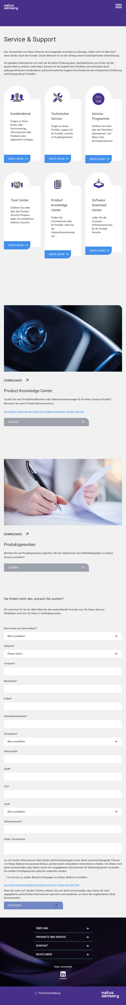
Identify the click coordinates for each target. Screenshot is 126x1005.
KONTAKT (42, 945)
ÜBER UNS (42, 928)
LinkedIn (63, 978)
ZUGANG (13, 422)
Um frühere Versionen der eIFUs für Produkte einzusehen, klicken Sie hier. (44, 411)
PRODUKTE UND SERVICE (51, 937)
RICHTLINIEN (44, 954)
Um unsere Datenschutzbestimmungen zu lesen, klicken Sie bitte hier (41, 885)
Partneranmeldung (49, 993)
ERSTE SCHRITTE (18, 158)
